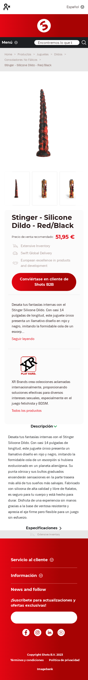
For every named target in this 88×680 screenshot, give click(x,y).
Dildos (58, 54)
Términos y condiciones (27, 660)
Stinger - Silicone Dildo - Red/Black (28, 65)
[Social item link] (26, 635)
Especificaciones (42, 528)
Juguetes (43, 54)
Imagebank (45, 669)
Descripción (42, 426)
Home (9, 54)
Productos (25, 54)
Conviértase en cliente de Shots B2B (44, 282)
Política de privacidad (64, 660)
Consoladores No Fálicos (21, 60)
